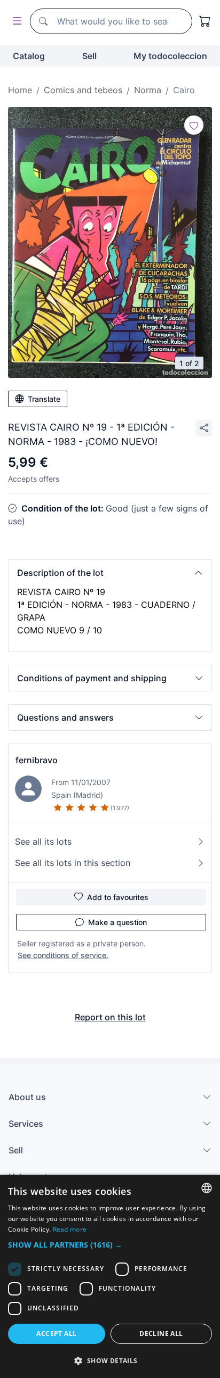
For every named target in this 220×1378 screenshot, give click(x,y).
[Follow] (193, 125)
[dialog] (110, 1276)
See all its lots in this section (72, 862)
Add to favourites (117, 897)
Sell (89, 56)
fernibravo (36, 760)
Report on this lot (110, 1017)
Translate (44, 398)
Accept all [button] (56, 1333)
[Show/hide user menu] (15, 21)
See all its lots (43, 841)
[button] (110, 572)
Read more (70, 1229)
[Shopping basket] (205, 21)
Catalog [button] (29, 56)
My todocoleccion (170, 56)
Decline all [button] (161, 1333)
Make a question (117, 922)
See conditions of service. (63, 955)
